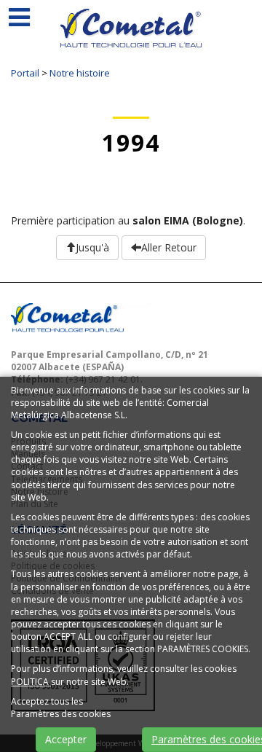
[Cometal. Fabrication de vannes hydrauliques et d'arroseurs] (131, 37)
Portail (25, 72)
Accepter (66, 739)
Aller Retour (168, 247)
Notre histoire (79, 72)
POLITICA (31, 681)
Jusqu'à (92, 247)
